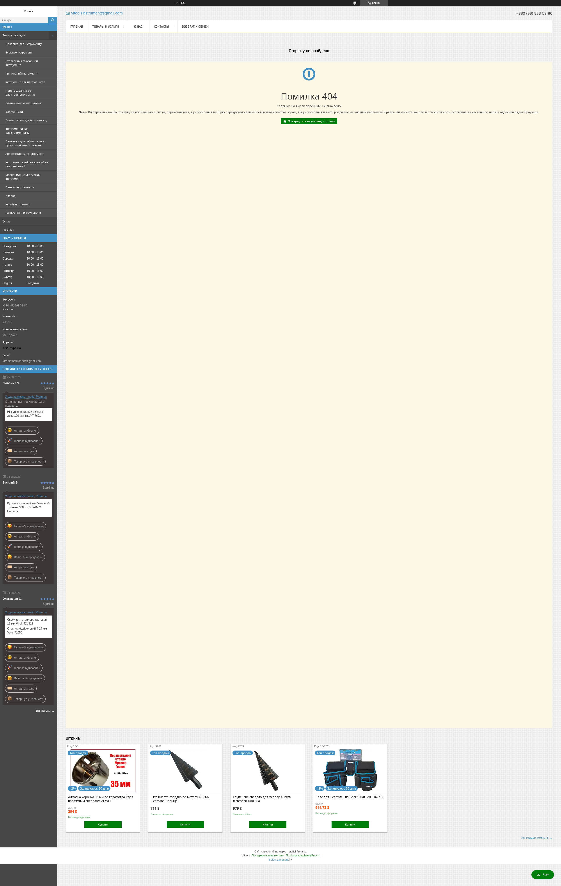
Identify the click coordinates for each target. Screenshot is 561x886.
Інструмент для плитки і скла (25, 82)
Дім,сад (10, 196)
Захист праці (14, 112)
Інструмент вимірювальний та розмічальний (26, 164)
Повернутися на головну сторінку (311, 121)
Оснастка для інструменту (23, 44)
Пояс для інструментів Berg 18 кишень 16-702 (349, 797)
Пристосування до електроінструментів (20, 92)
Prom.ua (301, 851)
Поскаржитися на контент (268, 855)
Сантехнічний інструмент (23, 103)
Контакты (161, 26)
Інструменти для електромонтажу (17, 131)
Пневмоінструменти (19, 187)
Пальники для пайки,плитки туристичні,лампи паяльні (24, 143)
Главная (76, 26)
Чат (546, 874)
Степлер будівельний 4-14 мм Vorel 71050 (27, 630)
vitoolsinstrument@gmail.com (22, 361)
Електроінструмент (18, 52)
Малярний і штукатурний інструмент (23, 177)
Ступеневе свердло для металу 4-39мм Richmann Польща (262, 799)
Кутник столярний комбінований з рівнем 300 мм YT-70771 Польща (28, 507)
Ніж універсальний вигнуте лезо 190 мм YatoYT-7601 (25, 413)
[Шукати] (52, 20)
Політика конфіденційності (303, 855)
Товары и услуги (14, 35)
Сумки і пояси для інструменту (26, 120)
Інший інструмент (17, 204)
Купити (103, 824)
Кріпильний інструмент (21, 73)
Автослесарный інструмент (24, 154)
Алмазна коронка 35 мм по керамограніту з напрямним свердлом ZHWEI (100, 799)
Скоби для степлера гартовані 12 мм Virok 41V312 (27, 621)
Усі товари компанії (535, 838)
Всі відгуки (43, 711)
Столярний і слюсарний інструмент (21, 63)
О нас (6, 221)
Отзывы (8, 230)
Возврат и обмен (195, 26)
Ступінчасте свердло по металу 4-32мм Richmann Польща (180, 799)
